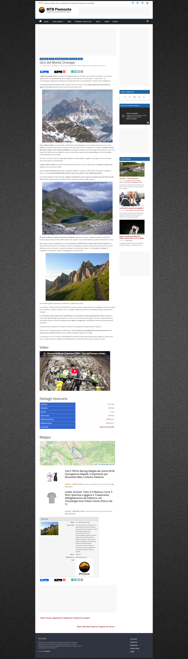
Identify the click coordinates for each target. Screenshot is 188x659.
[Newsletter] (134, 97)
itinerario (65, 65)
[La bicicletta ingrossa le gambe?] (132, 199)
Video (98, 22)
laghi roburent (72, 65)
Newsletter (134, 645)
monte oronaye (81, 65)
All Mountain (44, 59)
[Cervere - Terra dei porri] (132, 169)
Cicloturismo (129, 180)
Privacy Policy (134, 648)
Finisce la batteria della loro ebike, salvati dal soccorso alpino (131, 237)
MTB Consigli (58, 22)
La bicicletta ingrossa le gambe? (131, 208)
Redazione (57, 65)
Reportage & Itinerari (62, 59)
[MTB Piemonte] (40, 21)
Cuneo (51, 59)
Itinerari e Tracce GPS (83, 22)
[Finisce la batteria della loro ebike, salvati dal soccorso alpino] (132, 227)
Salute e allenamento (138, 210)
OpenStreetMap (105, 464)
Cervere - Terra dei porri (128, 178)
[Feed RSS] (144, 97)
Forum (115, 22)
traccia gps (93, 65)
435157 (75, 484)
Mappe (107, 22)
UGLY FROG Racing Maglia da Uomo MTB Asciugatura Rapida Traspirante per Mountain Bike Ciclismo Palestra (89, 474)
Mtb (88, 65)
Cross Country (136, 180)
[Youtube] (139, 97)
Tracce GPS (73, 59)
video (103, 65)
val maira (99, 65)
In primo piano (127, 182)
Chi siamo (133, 639)
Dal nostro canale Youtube (130, 105)
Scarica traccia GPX (107, 427)
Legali (132, 651)
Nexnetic (47, 651)
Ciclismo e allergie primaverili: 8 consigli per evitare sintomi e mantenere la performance (74, 3)
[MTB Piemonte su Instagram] (129, 97)
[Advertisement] (114, 11)
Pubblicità (133, 642)
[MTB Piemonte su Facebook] (125, 97)
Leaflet (95, 464)
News (46, 22)
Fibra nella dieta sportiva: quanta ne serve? (97, 626)
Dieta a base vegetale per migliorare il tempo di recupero (64, 618)
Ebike (69, 22)
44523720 (76, 511)
